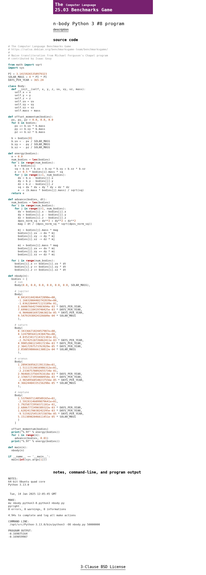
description (61, 29)
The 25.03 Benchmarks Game (83, 7)
